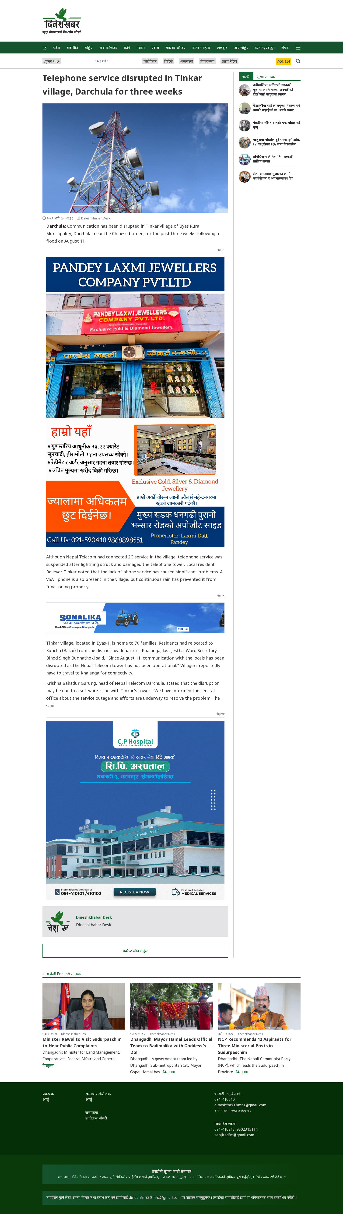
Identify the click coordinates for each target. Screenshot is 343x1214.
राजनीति (72, 48)
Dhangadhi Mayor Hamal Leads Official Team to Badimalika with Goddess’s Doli (171, 1046)
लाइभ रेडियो (229, 62)
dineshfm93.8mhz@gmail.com (155, 1198)
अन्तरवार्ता (186, 62)
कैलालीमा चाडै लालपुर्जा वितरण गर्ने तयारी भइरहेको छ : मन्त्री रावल (276, 108)
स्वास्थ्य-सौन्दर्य (175, 48)
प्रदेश (56, 48)
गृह (44, 48)
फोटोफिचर (150, 62)
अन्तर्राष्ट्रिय (241, 48)
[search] (298, 61)
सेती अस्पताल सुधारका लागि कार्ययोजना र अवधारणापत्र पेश (273, 176)
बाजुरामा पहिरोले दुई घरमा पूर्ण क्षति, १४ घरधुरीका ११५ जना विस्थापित (276, 142)
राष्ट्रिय (88, 48)
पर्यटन (140, 48)
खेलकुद (222, 48)
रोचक (285, 48)
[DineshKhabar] (61, 17)
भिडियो (168, 62)
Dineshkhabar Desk (94, 917)
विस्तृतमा (48, 1065)
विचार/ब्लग (207, 62)
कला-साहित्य (201, 48)
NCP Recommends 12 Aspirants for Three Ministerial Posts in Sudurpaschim (254, 1046)
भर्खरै (246, 77)
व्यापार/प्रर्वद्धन (265, 48)
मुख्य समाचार (266, 77)
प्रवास (155, 48)
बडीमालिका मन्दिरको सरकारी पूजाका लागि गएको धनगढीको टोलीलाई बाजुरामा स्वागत (273, 90)
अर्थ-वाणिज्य (108, 48)
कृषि (127, 48)
